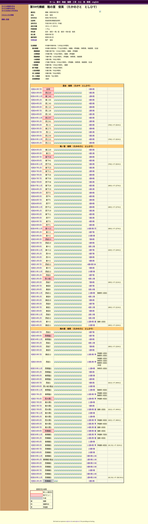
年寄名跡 (34, 40)
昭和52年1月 (36, 275)
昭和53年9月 (36, 310)
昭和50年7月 (36, 242)
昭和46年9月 (36, 160)
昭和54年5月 (36, 325)
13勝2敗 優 (91, 438)
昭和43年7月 (36, 89)
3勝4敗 (92, 107)
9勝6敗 (92, 257)
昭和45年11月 (36, 139)
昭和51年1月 (36, 253)
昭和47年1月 (36, 167)
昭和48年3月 (36, 192)
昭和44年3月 (36, 103)
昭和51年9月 (36, 267)
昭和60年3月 (36, 463)
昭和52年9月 (36, 289)
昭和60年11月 (36, 477)
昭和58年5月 (36, 423)
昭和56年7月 (36, 382)
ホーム (52, 1)
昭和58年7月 (36, 427)
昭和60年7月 (36, 470)
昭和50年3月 (36, 235)
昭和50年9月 (36, 246)
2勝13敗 (91, 314)
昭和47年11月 (36, 185)
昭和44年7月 (36, 110)
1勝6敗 (92, 96)
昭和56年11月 (36, 389)
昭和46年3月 (36, 149)
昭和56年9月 (36, 386)
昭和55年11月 (36, 368)
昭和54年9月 (36, 335)
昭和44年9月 (36, 114)
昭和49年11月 (36, 228)
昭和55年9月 (36, 361)
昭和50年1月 (36, 232)
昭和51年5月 (36, 260)
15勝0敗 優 (91, 409)
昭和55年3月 (36, 346)
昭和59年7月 (36, 448)
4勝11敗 (91, 278)
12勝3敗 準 (91, 354)
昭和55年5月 (36, 350)
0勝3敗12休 (92, 455)
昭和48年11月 (36, 207)
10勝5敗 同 (91, 228)
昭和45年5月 (36, 128)
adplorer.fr (78, 521)
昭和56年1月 (36, 372)
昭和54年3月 (36, 321)
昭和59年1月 (36, 438)
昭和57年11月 (36, 413)
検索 (88, 1)
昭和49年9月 (36, 224)
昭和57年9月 (36, 409)
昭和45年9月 (36, 135)
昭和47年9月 (36, 182)
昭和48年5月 (36, 196)
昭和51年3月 (36, 257)
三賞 (74, 1)
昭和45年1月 (36, 121)
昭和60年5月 (36, 466)
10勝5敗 (91, 235)
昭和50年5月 (36, 239)
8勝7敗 (92, 232)
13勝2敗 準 (91, 361)
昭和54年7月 (36, 332)
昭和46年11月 (36, 164)
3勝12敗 (91, 246)
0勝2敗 (92, 481)
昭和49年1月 (36, 210)
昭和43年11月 (36, 96)
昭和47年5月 (36, 174)
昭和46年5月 (36, 153)
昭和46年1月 (36, 142)
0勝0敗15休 (92, 463)
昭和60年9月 (36, 473)
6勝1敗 (92, 114)
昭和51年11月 (36, 271)
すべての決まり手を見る (10, 10)
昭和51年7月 (36, 264)
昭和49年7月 (36, 221)
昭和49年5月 (36, 217)
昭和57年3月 (36, 398)
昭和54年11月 (36, 339)
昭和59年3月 (36, 441)
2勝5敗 (92, 110)
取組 (64, 1)
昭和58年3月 (36, 420)
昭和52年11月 (36, 293)
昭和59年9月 (36, 452)
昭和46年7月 (36, 156)
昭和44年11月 (36, 117)
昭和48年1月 (36, 189)
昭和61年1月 (36, 481)
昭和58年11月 (36, 434)
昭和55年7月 (36, 354)
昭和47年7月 (36, 178)
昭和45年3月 (36, 124)
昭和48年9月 (36, 203)
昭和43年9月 (36, 92)
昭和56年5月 (36, 379)
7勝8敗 (92, 239)
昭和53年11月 (36, 314)
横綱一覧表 (5, 19)
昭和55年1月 (36, 342)
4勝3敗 (92, 99)
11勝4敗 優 (91, 321)
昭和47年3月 (36, 171)
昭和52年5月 (36, 282)
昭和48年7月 (36, 199)
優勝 (69, 1)
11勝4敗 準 (91, 398)
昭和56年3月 (36, 375)
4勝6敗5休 (91, 264)
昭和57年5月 (36, 402)
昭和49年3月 (36, 214)
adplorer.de (69, 521)
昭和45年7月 (36, 132)
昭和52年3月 (36, 278)
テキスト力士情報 (8, 15)
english (95, 1)
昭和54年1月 (36, 318)
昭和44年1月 (36, 99)
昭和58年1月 (36, 416)
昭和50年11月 (36, 250)
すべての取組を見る (8, 6)
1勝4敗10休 (92, 477)
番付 (58, 1)
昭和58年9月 (36, 430)
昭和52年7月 (36, 285)
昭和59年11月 (36, 455)
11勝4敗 (91, 293)
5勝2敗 (92, 92)
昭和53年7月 (36, 307)
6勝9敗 (92, 242)
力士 (80, 1)
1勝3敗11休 (92, 459)
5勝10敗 (91, 289)
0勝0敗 (92, 89)
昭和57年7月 (36, 405)
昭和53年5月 (36, 303)
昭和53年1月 (36, 296)
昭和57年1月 (36, 394)
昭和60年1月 (36, 459)
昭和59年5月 (36, 445)
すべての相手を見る (8, 8)
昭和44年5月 (36, 107)
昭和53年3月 (36, 300)
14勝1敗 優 (91, 427)
